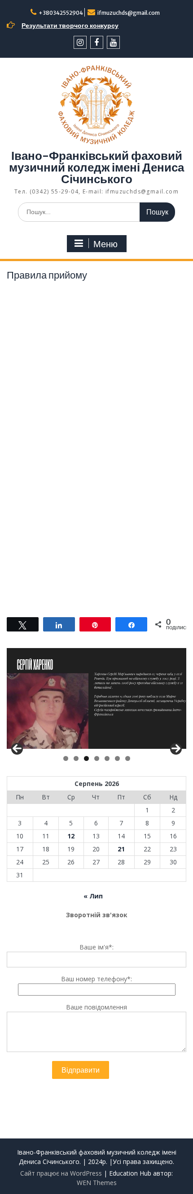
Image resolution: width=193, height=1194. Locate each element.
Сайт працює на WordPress (61, 1173)
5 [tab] (107, 758)
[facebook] (96, 42)
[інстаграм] (80, 42)
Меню (105, 244)
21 (121, 849)
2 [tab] (76, 758)
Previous (17, 749)
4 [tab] (96, 758)
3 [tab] (86, 758)
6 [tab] (117, 758)
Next (176, 749)
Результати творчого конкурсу (70, 25)
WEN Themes (97, 1182)
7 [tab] (127, 758)
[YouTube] (113, 42)
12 (71, 836)
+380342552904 (61, 12)
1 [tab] (65, 758)
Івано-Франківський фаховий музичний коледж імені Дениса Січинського (96, 167)
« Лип (93, 896)
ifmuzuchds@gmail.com (128, 12)
